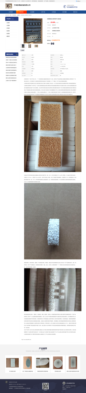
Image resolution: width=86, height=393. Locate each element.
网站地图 (28, 388)
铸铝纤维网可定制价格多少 (11, 65)
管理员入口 (24, 388)
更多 (17, 54)
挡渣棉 (8, 30)
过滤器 (8, 25)
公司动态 (54, 12)
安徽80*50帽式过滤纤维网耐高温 (12, 59)
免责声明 (20, 388)
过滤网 (18, 15)
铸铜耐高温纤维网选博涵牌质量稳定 (12, 57)
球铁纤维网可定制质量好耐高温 (12, 70)
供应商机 (21, 12)
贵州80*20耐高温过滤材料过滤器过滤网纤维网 (12, 62)
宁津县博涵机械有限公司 (13, 386)
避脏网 (8, 36)
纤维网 (8, 28)
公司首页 (11, 12)
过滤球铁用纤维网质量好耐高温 (12, 67)
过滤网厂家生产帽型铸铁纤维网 (12, 80)
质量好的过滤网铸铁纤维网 (11, 75)
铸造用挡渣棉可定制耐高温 (27, 371)
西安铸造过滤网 (43, 371)
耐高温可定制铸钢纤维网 (11, 72)
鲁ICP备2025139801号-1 (21, 384)
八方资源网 (16, 388)
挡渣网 (8, 33)
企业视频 (32, 12)
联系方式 (75, 12)
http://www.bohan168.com (26, 339)
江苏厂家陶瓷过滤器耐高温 (12, 371)
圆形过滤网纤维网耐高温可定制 (12, 78)
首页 (10, 15)
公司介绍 (43, 12)
